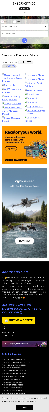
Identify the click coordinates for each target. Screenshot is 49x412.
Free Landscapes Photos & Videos (15, 382)
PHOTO (7, 22)
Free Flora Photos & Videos (12, 377)
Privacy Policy (7, 333)
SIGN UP (24, 8)
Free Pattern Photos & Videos (13, 391)
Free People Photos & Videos (13, 394)
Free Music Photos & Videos (12, 385)
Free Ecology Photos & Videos (13, 374)
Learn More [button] (31, 401)
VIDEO (19, 22)
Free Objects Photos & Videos (13, 388)
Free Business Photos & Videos (13, 365)
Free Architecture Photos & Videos (15, 363)
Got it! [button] (24, 407)
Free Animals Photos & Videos (13, 360)
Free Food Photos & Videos (12, 380)
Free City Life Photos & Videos (13, 368)
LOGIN (24, 13)
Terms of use (7, 336)
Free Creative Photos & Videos (13, 371)
